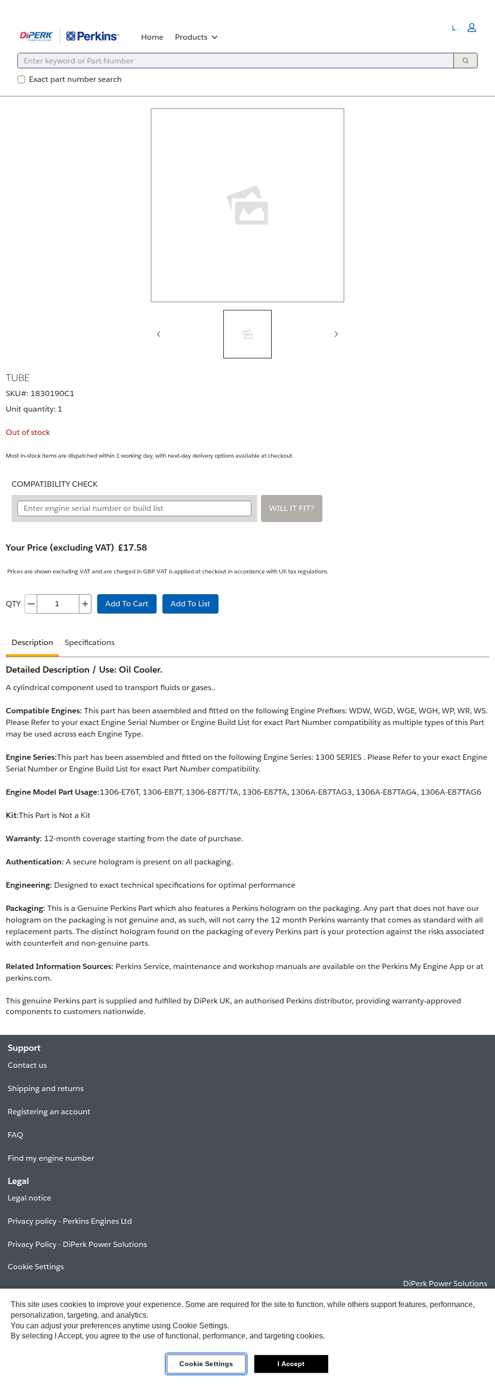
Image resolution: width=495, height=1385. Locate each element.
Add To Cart (126, 604)
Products (191, 37)
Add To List (190, 604)
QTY (13, 604)
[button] (464, 27)
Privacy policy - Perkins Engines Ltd (70, 1221)
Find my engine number (51, 1158)
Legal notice (29, 1198)
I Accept (291, 1364)
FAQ (15, 1135)
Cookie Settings (206, 1364)
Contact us (27, 1065)
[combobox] (232, 60)
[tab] (247, 334)
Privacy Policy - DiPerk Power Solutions (77, 1244)
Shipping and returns (46, 1088)
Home (152, 37)
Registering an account (49, 1112)
